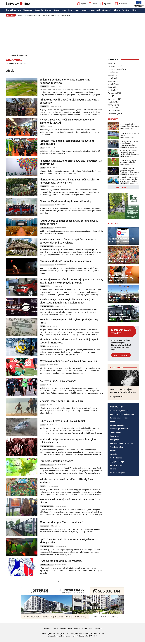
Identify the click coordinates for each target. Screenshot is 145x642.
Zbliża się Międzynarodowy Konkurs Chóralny (66, 201)
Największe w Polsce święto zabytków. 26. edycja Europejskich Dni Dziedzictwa (68, 241)
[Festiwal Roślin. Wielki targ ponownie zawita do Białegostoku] (21, 147)
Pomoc (84, 628)
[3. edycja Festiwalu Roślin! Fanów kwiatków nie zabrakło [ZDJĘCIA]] (21, 127)
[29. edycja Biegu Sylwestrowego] (21, 387)
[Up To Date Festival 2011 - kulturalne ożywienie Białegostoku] (21, 547)
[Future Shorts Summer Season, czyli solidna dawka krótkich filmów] (21, 227)
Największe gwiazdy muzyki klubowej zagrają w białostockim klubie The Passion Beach (67, 301)
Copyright (73, 634)
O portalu (46, 628)
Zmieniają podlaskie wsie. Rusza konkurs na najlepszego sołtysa (65, 81)
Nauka (84, 10)
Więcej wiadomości (122, 187)
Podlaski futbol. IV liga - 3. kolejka (129, 134)
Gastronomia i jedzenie (119, 418)
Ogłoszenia (107, 4)
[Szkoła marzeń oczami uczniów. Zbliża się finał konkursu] (21, 487)
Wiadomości (27, 10)
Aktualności (44, 86)
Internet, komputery (117, 425)
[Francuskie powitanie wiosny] (21, 467)
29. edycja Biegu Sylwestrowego (58, 381)
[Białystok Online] (18, 3)
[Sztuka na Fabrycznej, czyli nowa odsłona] (21, 507)
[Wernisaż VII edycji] (21, 527)
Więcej (134, 10)
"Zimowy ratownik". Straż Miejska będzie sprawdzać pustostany (69, 101)
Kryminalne (112, 99)
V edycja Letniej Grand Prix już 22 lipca (62, 401)
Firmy (95, 4)
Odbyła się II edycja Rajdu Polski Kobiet (62, 421)
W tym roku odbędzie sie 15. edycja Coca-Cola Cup (68, 361)
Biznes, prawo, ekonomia (119, 411)
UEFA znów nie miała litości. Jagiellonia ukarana (129, 125)
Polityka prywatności (47, 634)
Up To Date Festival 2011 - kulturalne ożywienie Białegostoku (67, 541)
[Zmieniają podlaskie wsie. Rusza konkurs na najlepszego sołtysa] (21, 87)
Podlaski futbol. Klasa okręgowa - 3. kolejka (128, 161)
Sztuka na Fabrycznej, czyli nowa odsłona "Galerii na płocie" (70, 501)
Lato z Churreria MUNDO (32, 15)
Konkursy (20, 15)
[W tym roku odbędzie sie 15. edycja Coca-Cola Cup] (21, 367)
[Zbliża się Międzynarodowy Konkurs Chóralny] (21, 207)
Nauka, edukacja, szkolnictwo (121, 443)
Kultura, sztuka (115, 432)
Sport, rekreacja (116, 458)
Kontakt (77, 628)
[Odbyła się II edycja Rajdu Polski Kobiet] (21, 427)
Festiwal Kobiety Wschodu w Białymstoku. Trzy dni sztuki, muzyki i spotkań (129, 179)
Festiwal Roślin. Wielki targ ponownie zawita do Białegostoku (67, 142)
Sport (64, 10)
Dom (42, 126)
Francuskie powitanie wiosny (56, 461)
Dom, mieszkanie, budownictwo (122, 414)
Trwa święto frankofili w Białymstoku (61, 560)
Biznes (77, 10)
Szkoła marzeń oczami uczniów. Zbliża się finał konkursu (66, 481)
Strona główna (11, 55)
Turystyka (125, 10)
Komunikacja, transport (119, 429)
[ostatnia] (58, 581)
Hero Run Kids (65, 15)
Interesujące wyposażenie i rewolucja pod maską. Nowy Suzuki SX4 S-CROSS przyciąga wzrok (71, 281)
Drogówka (111, 102)
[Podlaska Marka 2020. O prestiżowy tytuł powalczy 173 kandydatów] (21, 167)
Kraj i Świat (112, 111)
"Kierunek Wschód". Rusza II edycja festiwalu (65, 261)
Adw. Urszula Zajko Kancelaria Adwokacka (123, 391)
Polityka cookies (62, 634)
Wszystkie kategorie (117, 472)
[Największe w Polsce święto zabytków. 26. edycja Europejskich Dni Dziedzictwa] (21, 247)
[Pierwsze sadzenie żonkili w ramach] (21, 187)
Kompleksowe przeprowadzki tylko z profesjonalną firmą (69, 321)
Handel (112, 421)
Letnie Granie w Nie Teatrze (50, 15)
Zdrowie (117, 10)
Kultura (56, 10)
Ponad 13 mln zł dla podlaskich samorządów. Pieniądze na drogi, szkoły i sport (129, 170)
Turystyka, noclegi (117, 462)
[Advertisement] (72, 36)
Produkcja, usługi (116, 447)
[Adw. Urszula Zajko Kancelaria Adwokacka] (123, 378)
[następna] (56, 581)
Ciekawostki (112, 114)
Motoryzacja (106, 10)
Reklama (113, 451)
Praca (70, 10)
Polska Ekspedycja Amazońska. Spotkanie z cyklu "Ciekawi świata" (68, 441)
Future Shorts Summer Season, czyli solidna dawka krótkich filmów (69, 222)
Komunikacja (123, 4)
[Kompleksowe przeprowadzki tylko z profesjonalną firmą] (21, 327)
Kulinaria (111, 108)
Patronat (63, 628)
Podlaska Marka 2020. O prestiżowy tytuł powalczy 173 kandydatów (71, 162)
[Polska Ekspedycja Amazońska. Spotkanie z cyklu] (21, 447)
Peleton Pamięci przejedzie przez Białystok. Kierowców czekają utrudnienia (129, 143)
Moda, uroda (114, 436)
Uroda (110, 87)
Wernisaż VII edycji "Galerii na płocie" (61, 522)
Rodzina (111, 90)
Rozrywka (113, 454)
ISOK (90, 628)
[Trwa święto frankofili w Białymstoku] (21, 567)
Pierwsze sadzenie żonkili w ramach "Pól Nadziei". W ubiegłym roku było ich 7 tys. (69, 181)
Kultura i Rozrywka (47, 205)
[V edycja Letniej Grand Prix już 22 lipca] (21, 407)
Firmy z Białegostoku (13, 10)
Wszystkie (111, 63)
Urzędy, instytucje (116, 465)
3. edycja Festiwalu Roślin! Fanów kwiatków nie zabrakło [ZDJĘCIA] (67, 121)
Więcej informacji (116, 397)
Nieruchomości (94, 10)
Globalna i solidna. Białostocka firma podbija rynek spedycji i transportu (69, 341)
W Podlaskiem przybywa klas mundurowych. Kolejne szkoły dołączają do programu (129, 152)
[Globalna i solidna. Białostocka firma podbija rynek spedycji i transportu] (21, 347)
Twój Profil (98, 628)
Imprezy (83, 4)
